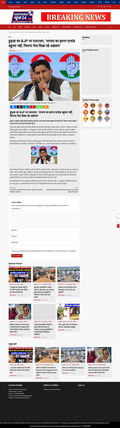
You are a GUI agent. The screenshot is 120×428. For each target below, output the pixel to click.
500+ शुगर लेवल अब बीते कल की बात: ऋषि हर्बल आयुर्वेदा (68, 312)
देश (14, 27)
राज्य (15, 284)
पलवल (68, 2)
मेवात (114, 2)
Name (14, 230)
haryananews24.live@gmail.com (22, 395)
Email (14, 236)
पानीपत (76, 2)
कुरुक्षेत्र (18, 2)
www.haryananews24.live (22, 398)
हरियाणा (10, 36)
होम (9, 27)
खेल (34, 27)
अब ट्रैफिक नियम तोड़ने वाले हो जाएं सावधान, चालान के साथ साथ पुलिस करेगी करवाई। (62, 190)
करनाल (10, 2)
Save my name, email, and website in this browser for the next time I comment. (44, 251)
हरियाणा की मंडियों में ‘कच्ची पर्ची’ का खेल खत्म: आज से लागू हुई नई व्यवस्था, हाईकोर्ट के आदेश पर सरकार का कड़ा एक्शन (44, 274)
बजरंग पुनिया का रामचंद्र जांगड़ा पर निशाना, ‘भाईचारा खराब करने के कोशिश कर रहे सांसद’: (26, 190)
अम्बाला (3, 2)
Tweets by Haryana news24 (51, 389)
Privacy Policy (90, 27)
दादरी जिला (53, 2)
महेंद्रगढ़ (107, 2)
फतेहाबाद (83, 2)
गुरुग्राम (32, 2)
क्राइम (40, 27)
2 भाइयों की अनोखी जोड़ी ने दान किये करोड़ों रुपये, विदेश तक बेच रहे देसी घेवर (20, 274)
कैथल (25, 2)
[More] (46, 106)
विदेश (20, 27)
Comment (16, 208)
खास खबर (27, 27)
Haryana (19, 391)
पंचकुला (62, 2)
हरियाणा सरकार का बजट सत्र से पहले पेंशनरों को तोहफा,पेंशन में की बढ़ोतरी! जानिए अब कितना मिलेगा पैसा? (20, 312)
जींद (39, 2)
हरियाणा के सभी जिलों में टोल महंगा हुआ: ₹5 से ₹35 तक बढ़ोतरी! (68, 274)
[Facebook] (13, 106)
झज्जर (45, 2)
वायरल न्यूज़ (45, 284)
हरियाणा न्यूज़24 (12, 50)
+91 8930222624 (18, 393)
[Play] (118, 226)
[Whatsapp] (39, 106)
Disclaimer (66, 27)
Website (14, 242)
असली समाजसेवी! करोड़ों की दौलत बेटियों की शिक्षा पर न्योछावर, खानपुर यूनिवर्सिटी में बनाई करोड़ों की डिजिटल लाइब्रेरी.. (44, 312)
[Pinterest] (33, 106)
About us (55, 27)
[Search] (110, 27)
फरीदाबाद (92, 2)
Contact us (78, 27)
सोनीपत (18, 284)
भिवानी (99, 2)
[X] (20, 106)
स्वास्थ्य (47, 27)
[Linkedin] (26, 106)
